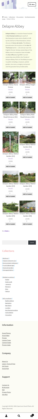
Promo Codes (6, 345)
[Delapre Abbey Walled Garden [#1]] (11, 142)
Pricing (4, 338)
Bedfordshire (9, 301)
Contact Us (5, 385)
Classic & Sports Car (9, 261)
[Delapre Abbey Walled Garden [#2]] (27, 137)
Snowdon (8, 315)
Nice (6, 289)
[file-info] (10, 89)
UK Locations (20, 17)
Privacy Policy (6, 392)
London (7, 308)
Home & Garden (8, 268)
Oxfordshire (9, 312)
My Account (5, 387)
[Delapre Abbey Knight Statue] (27, 78)
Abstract (6, 258)
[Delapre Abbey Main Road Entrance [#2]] (27, 107)
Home (5, 17)
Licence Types (6, 340)
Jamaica (8, 284)
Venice (7, 291)
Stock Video (5, 335)
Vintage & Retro (8, 270)
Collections (12, 17)
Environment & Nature (10, 263)
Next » (7, 231)
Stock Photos (6, 333)
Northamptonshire (11, 310)
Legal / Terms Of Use (8, 364)
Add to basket (10, 97)
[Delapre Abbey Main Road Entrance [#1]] (11, 107)
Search (32, 242)
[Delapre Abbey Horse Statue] (11, 78)
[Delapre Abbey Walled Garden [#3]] (11, 177)
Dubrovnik (8, 282)
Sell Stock (5, 366)
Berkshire (8, 303)
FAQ (3, 390)
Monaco (8, 287)
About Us (5, 361)
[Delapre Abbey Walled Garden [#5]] (11, 206)
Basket (29, 414)
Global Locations (8, 277)
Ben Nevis (8, 305)
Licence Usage (6, 342)
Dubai (7, 279)
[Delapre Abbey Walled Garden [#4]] (27, 177)
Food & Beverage (8, 265)
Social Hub (5, 368)
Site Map (5, 394)
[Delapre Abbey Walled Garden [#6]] (27, 206)
